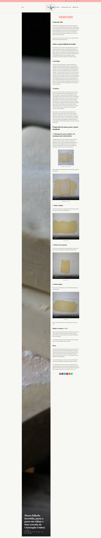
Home (23, 7)
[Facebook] (62, 374)
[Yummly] (69, 374)
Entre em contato (56, 7)
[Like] (60, 374)
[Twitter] (65, 374)
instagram (79, 1)
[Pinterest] (67, 374)
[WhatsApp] (72, 374)
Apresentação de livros (66, 7)
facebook (74, 1)
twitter (77, 1)
